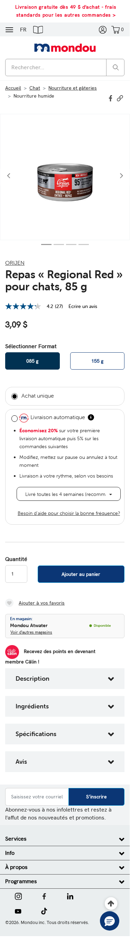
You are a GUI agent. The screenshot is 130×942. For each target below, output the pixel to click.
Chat (34, 88)
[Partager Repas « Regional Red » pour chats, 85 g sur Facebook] (111, 97)
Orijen (15, 262)
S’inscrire (96, 797)
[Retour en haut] (111, 903)
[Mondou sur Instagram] (18, 895)
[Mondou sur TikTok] (44, 910)
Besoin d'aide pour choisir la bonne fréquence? (69, 513)
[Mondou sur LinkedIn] (70, 895)
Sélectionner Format (31, 346)
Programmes (21, 881)
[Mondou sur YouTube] (18, 910)
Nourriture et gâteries (72, 88)
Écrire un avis (82, 306)
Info (10, 853)
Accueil (13, 88)
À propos (16, 867)
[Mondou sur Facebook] (44, 895)
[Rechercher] (116, 67)
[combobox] (64, 67)
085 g (32, 361)
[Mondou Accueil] (65, 47)
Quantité (16, 559)
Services (16, 838)
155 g (97, 361)
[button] (38, 29)
